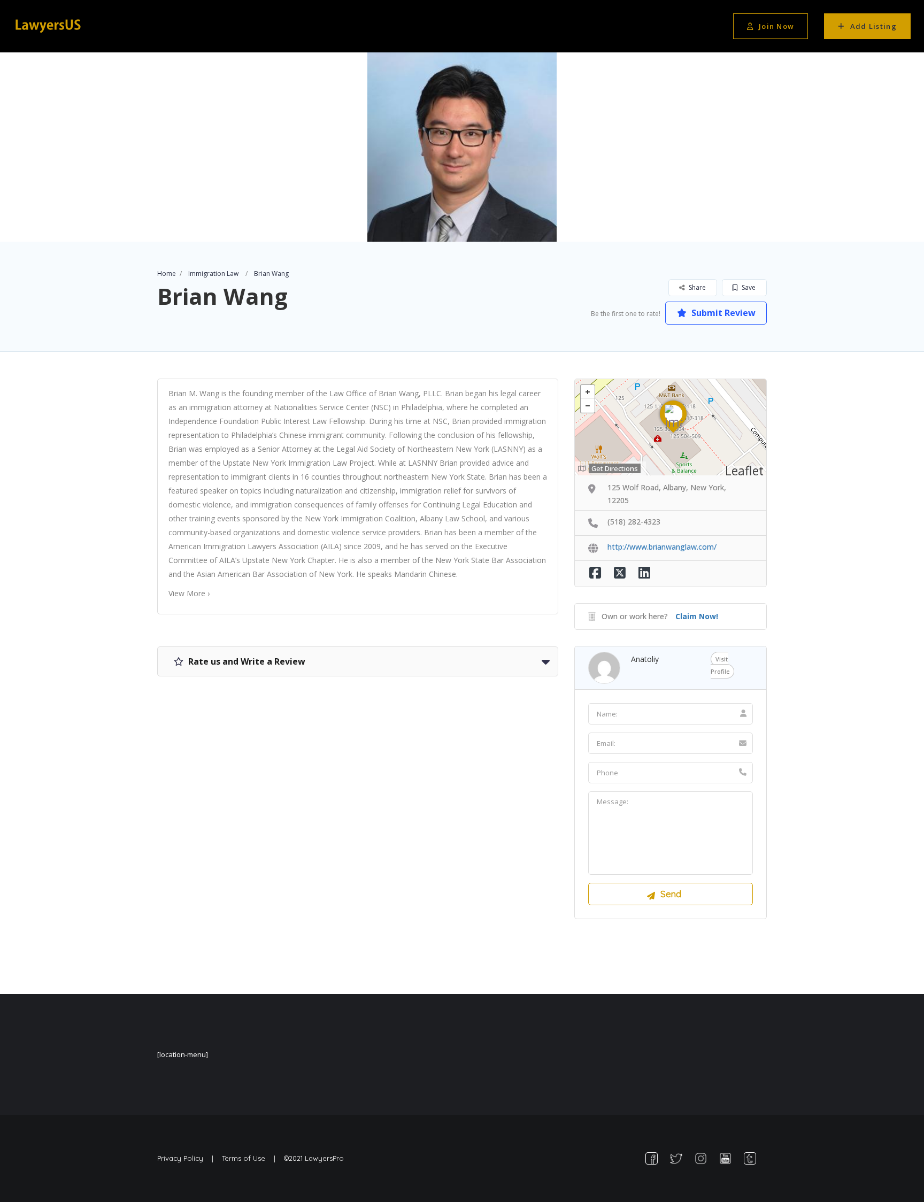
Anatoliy (645, 659)
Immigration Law (213, 273)
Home (166, 273)
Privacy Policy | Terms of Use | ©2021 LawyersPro (250, 1158)
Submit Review (722, 313)
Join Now (776, 26)
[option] (462, 147)
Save (748, 287)
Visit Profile (720, 665)
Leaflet (744, 470)
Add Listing (873, 26)
